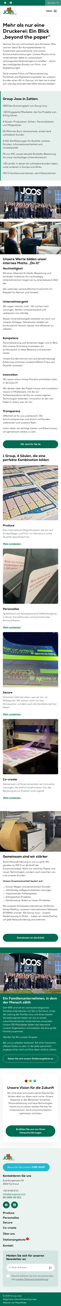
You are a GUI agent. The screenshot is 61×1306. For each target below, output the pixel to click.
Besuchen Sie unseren (26, 1167)
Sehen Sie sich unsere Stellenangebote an (30, 1058)
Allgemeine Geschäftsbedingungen (20, 1299)
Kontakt (8, 1245)
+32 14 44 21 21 (10, 1190)
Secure (7, 1222)
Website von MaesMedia (14, 1302)
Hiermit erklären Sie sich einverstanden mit (32, 1277)
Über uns (9, 1233)
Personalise (11, 1217)
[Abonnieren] (50, 1268)
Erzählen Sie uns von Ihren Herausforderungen (30, 1131)
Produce (8, 1213)
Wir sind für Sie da (30, 444)
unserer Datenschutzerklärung (31, 1279)
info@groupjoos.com (14, 1194)
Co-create (9, 1228)
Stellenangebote (14, 1239)
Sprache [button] (51, 3)
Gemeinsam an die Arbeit (30, 937)
